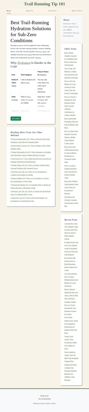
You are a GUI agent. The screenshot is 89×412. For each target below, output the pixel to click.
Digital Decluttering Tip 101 (21, 152)
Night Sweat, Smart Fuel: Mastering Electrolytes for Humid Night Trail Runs (71, 327)
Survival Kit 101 (17, 159)
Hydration (23, 62)
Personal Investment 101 (20, 185)
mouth (29, 55)
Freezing (15, 100)
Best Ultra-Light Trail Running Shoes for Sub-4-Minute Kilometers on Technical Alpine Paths (71, 154)
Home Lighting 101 (18, 178)
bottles (23, 100)
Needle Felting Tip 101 (19, 165)
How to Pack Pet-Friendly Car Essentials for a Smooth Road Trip (29, 199)
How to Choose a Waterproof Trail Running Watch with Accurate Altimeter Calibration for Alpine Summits (70, 106)
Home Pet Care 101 (18, 198)
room (22, 114)
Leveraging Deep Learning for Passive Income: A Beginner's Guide (31, 186)
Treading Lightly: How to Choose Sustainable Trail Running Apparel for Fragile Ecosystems (70, 309)
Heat (13, 111)
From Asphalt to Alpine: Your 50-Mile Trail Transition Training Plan (71, 356)
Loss (17, 111)
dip (29, 58)
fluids (44, 51)
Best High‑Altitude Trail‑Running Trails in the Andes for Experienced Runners (71, 187)
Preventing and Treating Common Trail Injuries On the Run (71, 201)
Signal (14, 86)
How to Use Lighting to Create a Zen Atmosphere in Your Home (30, 179)
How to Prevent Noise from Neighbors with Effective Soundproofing (30, 140)
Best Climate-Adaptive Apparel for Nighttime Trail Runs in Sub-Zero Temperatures (70, 59)
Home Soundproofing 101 (21, 139)
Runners (43, 75)
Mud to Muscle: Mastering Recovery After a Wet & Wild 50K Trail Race (71, 293)
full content (16, 118)
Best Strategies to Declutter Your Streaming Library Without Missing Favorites (31, 153)
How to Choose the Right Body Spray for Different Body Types (31, 192)
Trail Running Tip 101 (44, 3)
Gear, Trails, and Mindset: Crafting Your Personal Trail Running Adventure (71, 73)
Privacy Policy (77, 11)
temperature (29, 114)
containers (41, 106)
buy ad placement (45, 399)
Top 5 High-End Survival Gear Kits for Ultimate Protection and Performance (31, 160)
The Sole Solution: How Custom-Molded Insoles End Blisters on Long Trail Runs (71, 280)
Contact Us (52, 11)
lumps (42, 100)
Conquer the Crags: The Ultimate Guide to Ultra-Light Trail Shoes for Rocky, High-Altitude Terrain (71, 231)
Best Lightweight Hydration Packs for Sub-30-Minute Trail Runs (71, 123)
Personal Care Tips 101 (19, 172)
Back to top (45, 396)
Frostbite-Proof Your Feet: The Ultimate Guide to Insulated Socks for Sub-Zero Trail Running (71, 248)
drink (28, 83)
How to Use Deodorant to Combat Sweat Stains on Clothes (29, 173)
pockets (30, 100)
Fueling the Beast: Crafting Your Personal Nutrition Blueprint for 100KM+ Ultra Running (70, 372)
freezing (38, 58)
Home (9, 11)
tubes (28, 97)
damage (43, 103)
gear (40, 51)
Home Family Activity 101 (21, 146)
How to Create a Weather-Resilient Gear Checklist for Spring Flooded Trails (70, 172)
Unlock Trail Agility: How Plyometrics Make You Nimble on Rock (70, 342)
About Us (29, 11)
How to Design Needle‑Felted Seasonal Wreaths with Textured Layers (30, 166)
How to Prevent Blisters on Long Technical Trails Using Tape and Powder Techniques (71, 87)
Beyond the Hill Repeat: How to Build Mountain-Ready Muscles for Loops (70, 264)
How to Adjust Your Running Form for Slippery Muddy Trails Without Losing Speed (71, 137)
